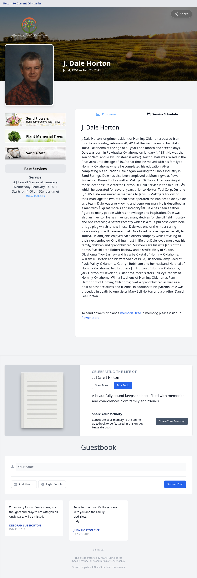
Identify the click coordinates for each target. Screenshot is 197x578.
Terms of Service (109, 561)
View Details (35, 196)
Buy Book (123, 385)
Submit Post (175, 484)
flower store (90, 318)
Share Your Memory (171, 421)
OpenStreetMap (102, 567)
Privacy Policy (87, 561)
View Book (101, 385)
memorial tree (130, 313)
